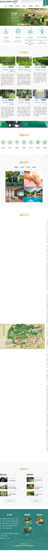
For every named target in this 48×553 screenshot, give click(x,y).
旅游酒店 (31, 6)
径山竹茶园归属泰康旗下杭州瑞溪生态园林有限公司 (24, 545)
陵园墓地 (11, 6)
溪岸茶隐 (37, 67)
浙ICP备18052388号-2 (24, 543)
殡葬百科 (37, 6)
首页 (5, 6)
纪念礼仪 (24, 6)
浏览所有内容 (9, 500)
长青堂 (36, 100)
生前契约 (17, 6)
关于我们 (44, 6)
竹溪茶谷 (4, 67)
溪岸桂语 (4, 100)
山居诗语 (21, 67)
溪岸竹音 (21, 100)
